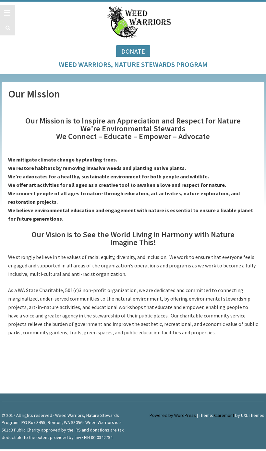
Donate (133, 51)
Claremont (224, 415)
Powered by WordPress (173, 415)
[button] (7, 27)
